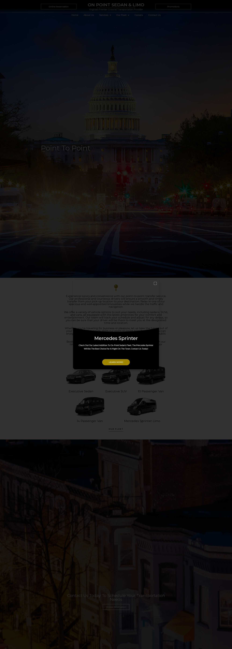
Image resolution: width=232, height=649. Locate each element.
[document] (116, 324)
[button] (155, 283)
